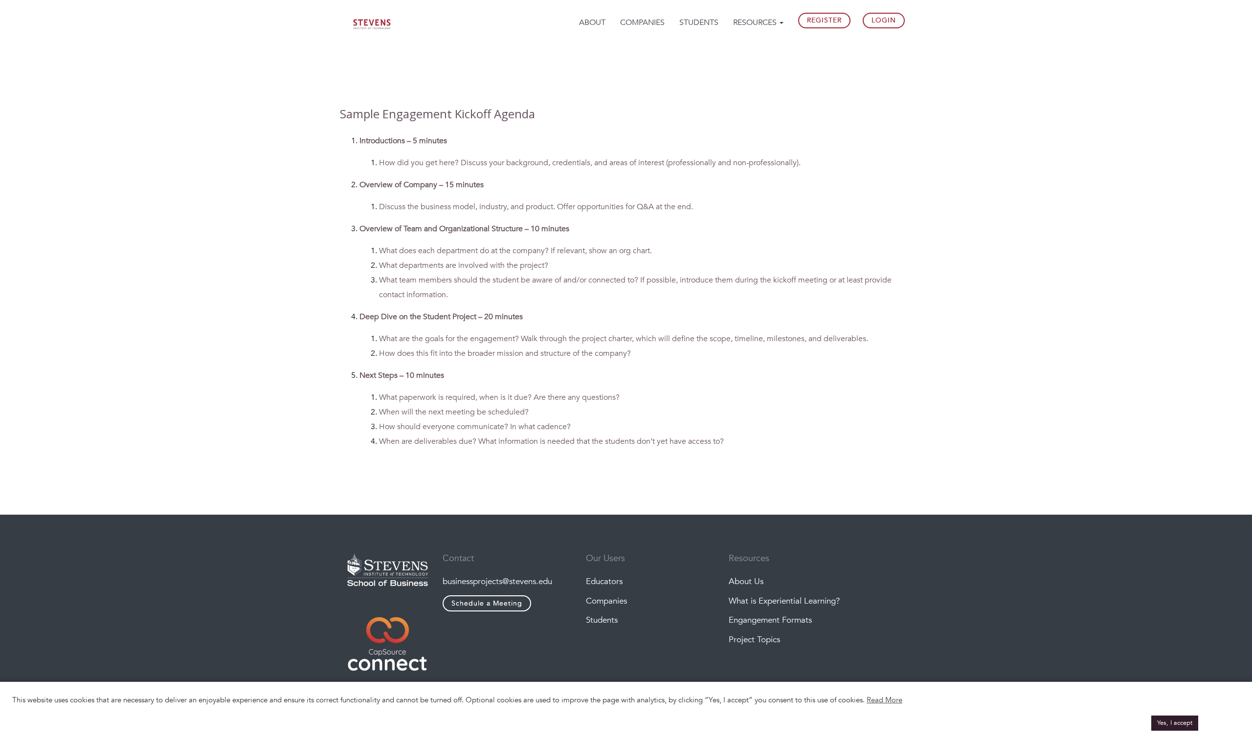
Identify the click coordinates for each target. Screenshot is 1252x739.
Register (824, 20)
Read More (884, 700)
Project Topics (754, 639)
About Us (746, 581)
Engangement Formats (770, 620)
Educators (604, 581)
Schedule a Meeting (486, 603)
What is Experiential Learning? (784, 601)
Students (698, 22)
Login (884, 20)
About (592, 22)
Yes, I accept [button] (1174, 722)
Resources (756, 22)
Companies (642, 22)
